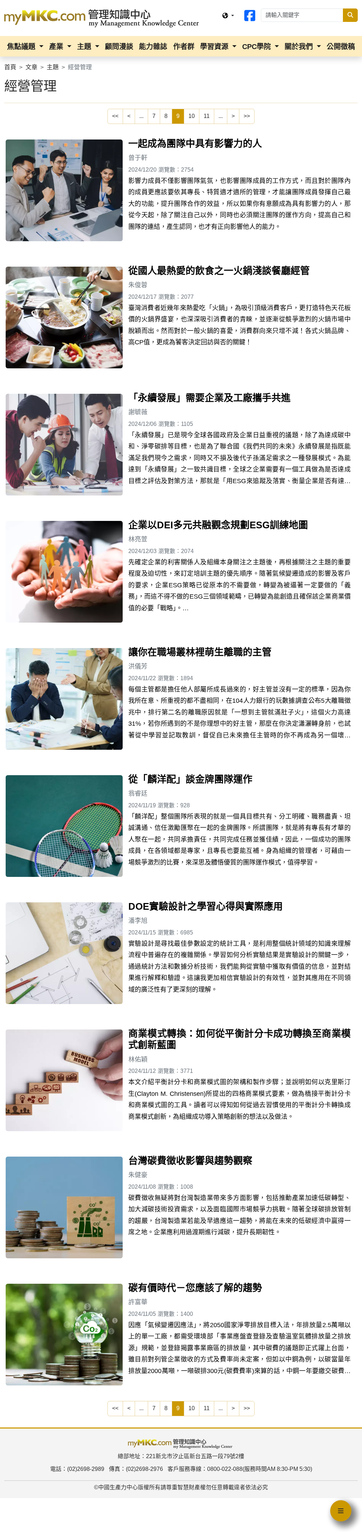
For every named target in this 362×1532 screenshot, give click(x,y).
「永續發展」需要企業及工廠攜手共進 (209, 398)
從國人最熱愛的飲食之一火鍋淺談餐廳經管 (219, 271)
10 (191, 116)
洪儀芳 (137, 666)
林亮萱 (137, 539)
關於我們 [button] (300, 47)
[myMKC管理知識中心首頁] (103, 17)
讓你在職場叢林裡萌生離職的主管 (200, 652)
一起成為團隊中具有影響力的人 (195, 143)
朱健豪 (137, 1174)
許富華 (137, 1302)
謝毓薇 (137, 412)
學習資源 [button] (215, 47)
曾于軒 (137, 157)
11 (207, 116)
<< (115, 116)
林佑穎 (137, 1059)
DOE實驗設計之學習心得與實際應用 (205, 906)
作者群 (183, 47)
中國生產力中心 (118, 1487)
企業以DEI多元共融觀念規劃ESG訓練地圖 (218, 525)
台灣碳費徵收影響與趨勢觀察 (190, 1161)
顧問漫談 (119, 47)
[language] (228, 16)
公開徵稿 (341, 47)
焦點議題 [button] (22, 47)
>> (247, 116)
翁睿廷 (137, 793)
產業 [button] (57, 47)
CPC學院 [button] (257, 47)
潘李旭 (137, 920)
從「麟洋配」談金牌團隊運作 (190, 779)
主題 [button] (85, 47)
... (141, 116)
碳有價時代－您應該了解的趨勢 (195, 1288)
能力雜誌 (153, 47)
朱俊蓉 (137, 285)
